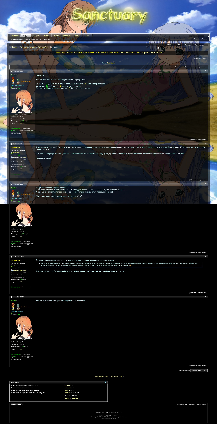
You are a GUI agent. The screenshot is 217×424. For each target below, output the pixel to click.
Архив (199, 405)
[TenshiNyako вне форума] (18, 157)
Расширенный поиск (200, 39)
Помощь (188, 45)
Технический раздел (27, 47)
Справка (27, 39)
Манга (56, 36)
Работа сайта (42, 47)
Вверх (205, 370)
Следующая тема (116, 377)
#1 (205, 71)
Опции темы (178, 67)
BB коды (68, 386)
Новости (15, 36)
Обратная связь (182, 405)
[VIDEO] (67, 393)
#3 (205, 184)
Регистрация (199, 45)
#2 (205, 143)
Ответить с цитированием (198, 139)
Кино (87, 36)
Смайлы (68, 388)
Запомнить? (163, 48)
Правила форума (71, 399)
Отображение (201, 67)
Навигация (47, 39)
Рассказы (66, 36)
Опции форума (36, 39)
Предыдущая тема (101, 377)
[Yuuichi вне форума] (22, 101)
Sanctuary (192, 405)
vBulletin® (109, 415)
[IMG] (67, 390)
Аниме (46, 36)
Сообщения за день (17, 39)
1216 (21, 169)
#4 (205, 256)
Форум (25, 36)
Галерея (36, 36)
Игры (77, 36)
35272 (21, 123)
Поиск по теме (189, 67)
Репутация (111, 63)
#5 (205, 297)
